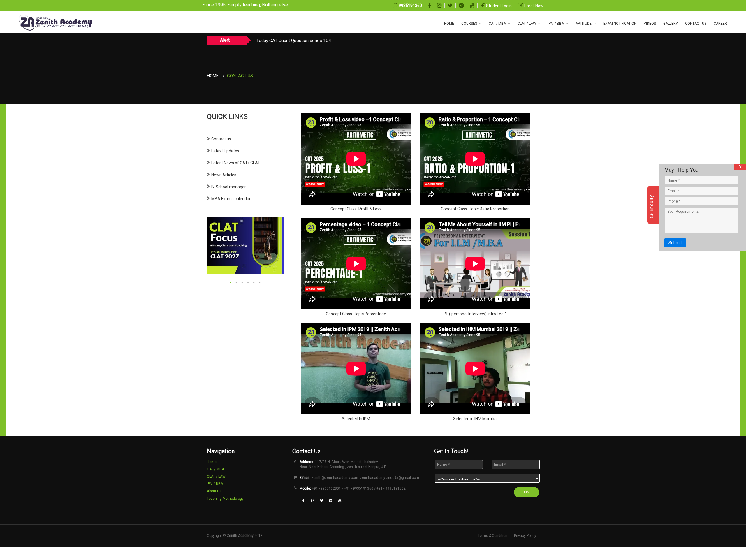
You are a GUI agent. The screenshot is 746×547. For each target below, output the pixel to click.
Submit (675, 242)
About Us (214, 491)
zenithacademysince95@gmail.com (389, 478)
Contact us (221, 139)
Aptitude (584, 24)
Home (449, 24)
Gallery (670, 24)
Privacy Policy (525, 536)
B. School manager (228, 186)
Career (720, 24)
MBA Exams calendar (231, 198)
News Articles (223, 175)
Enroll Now (533, 5)
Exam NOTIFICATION (619, 24)
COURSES (469, 24)
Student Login (499, 5)
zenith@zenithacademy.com (334, 478)
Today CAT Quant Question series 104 (293, 40)
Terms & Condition (492, 536)
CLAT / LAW (527, 24)
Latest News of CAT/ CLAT (235, 163)
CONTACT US (695, 24)
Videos (650, 24)
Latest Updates (225, 151)
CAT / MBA (497, 24)
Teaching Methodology (225, 499)
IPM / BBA (556, 24)
